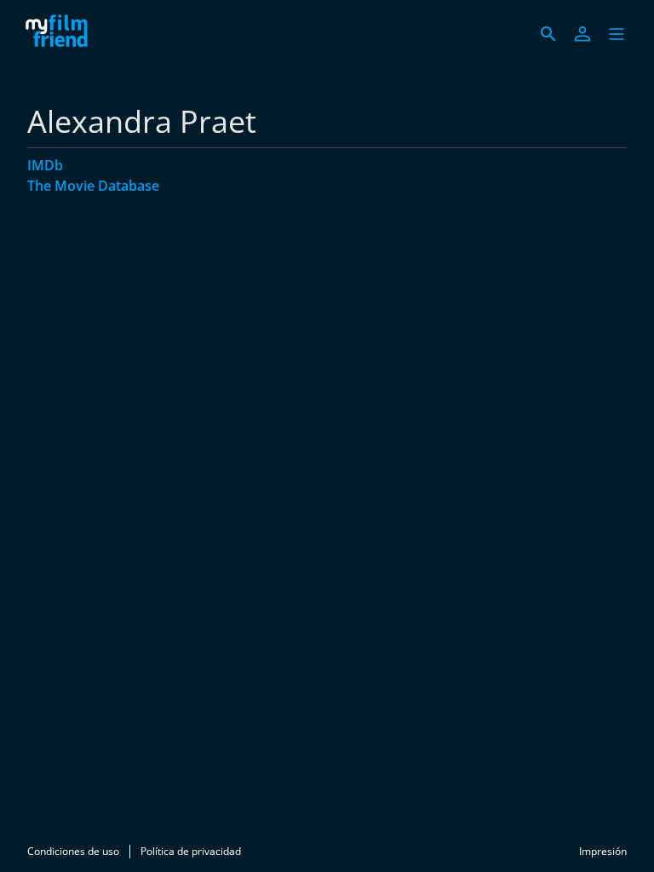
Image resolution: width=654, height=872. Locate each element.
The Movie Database (93, 185)
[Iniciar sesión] (582, 34)
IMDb (45, 165)
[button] (617, 34)
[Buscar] (548, 34)
